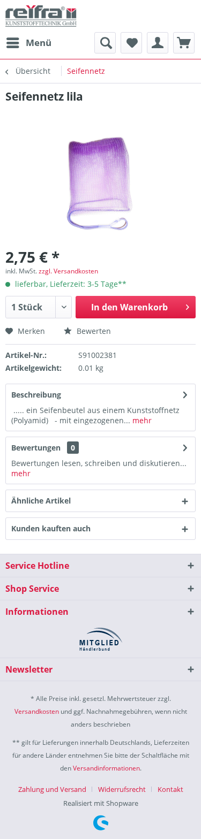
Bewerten (93, 331)
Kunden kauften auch (51, 528)
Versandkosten (36, 711)
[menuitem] (28, 43)
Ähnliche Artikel (41, 500)
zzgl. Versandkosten (68, 271)
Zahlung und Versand (52, 789)
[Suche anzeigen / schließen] (105, 43)
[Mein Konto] (157, 43)
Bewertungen (36, 448)
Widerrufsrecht (122, 789)
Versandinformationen (106, 768)
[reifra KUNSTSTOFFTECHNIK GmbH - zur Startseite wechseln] (41, 16)
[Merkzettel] (131, 43)
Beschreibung (36, 395)
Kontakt (170, 789)
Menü (38, 42)
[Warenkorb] (184, 43)
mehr (141, 420)
